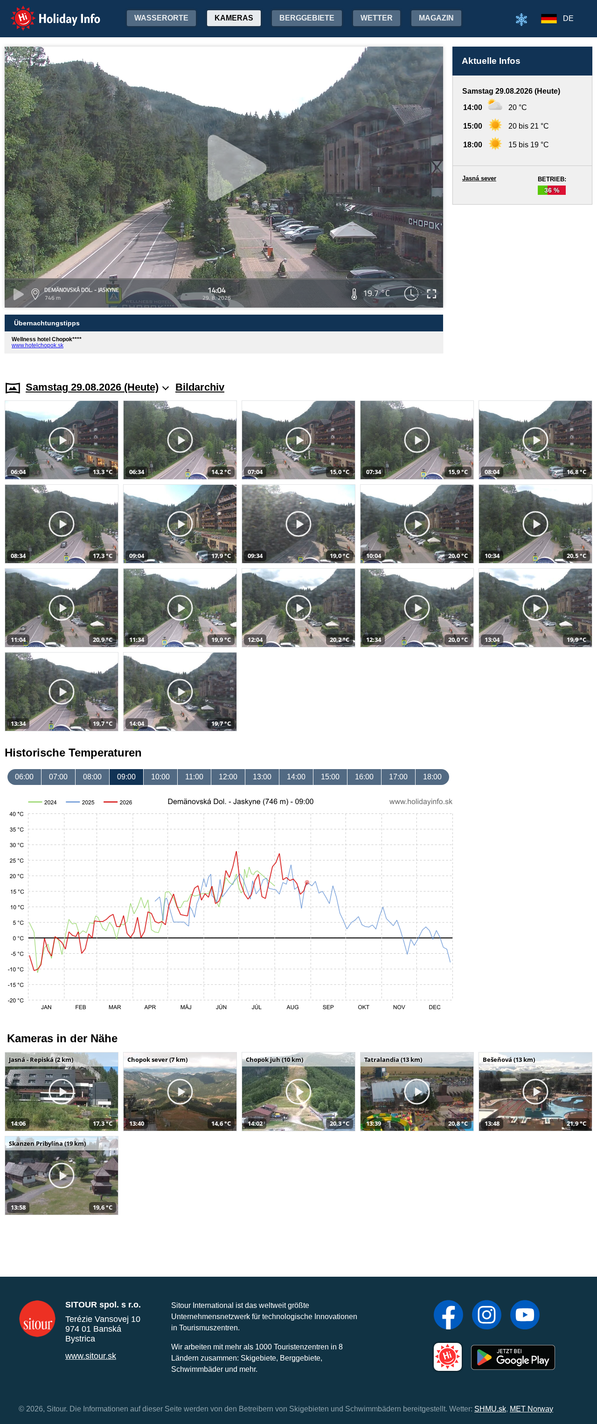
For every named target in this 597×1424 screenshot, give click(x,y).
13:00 (262, 777)
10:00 (160, 777)
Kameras (234, 18)
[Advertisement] (522, 284)
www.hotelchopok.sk (37, 345)
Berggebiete (306, 18)
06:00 (24, 777)
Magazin (436, 18)
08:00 (92, 777)
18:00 (432, 777)
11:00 (194, 777)
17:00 (398, 777)
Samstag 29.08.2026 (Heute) (92, 387)
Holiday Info (46, 12)
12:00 (228, 777)
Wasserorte (161, 18)
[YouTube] (525, 1316)
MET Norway (531, 1409)
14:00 (296, 777)
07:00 (58, 777)
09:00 (126, 777)
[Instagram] (486, 1316)
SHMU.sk (490, 1409)
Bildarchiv (199, 387)
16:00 (364, 777)
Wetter (377, 18)
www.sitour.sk (90, 1356)
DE (568, 18)
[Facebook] (448, 1316)
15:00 (330, 777)
